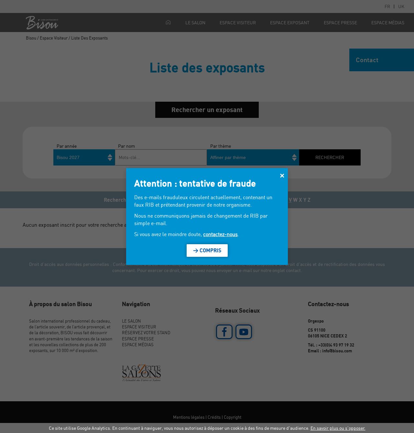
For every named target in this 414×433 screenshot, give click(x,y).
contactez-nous (220, 234)
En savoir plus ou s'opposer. (337, 428)
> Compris (207, 250)
